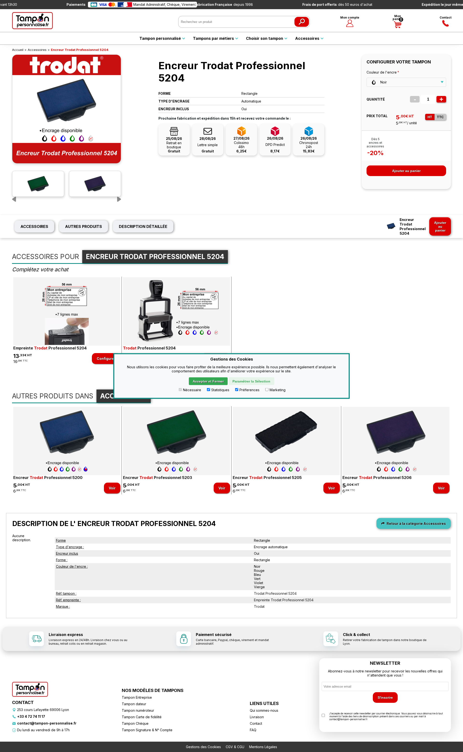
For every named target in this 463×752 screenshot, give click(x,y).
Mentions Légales (263, 747)
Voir (112, 488)
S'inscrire (385, 697)
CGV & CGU (235, 747)
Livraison (257, 717)
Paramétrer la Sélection (251, 381)
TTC (440, 117)
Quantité (376, 99)
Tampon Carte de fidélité (142, 717)
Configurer (106, 358)
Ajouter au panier (406, 171)
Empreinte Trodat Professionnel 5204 (283, 600)
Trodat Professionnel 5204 (275, 593)
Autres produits (83, 226)
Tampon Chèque (135, 723)
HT (430, 117)
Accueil (17, 50)
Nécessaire (192, 390)
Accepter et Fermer (208, 381)
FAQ (253, 730)
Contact (445, 17)
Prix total (377, 116)
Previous (17, 199)
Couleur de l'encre (382, 72)
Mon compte (349, 17)
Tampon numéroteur (138, 710)
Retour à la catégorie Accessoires (416, 523)
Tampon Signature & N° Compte (147, 730)
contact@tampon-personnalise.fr (46, 723)
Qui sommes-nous (264, 710)
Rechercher (301, 22)
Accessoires (37, 50)
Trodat (259, 606)
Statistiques (220, 390)
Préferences (249, 390)
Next (116, 199)
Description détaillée (143, 226)
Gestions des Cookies (203, 747)
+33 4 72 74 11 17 (31, 716)
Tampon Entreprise (137, 697)
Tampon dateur (134, 704)
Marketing (278, 390)
